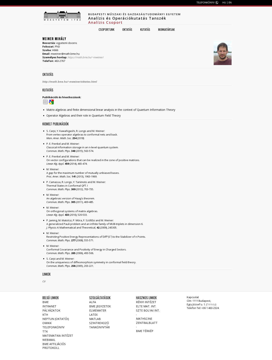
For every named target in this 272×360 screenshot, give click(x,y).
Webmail (48, 340)
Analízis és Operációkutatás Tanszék (127, 18)
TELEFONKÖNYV (205, 2)
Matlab (95, 319)
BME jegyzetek (100, 306)
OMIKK (47, 323)
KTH (45, 314)
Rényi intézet (146, 302)
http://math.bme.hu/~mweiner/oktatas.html (69, 81)
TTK (45, 331)
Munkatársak (166, 29)
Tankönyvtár (99, 327)
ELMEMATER (97, 310)
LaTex (93, 314)
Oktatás (127, 29)
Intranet (49, 306)
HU (224, 2)
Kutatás (145, 29)
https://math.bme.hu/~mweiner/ (86, 57)
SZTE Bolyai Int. (148, 310)
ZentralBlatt (147, 323)
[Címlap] (62, 16)
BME (45, 302)
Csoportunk (106, 29)
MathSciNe (144, 318)
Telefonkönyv (53, 327)
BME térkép (144, 331)
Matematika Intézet (57, 335)
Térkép (211, 304)
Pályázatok (51, 310)
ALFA (92, 302)
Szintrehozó (99, 323)
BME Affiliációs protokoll (54, 346)
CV (44, 281)
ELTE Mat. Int (146, 306)
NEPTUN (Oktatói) (55, 319)
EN (230, 2)
